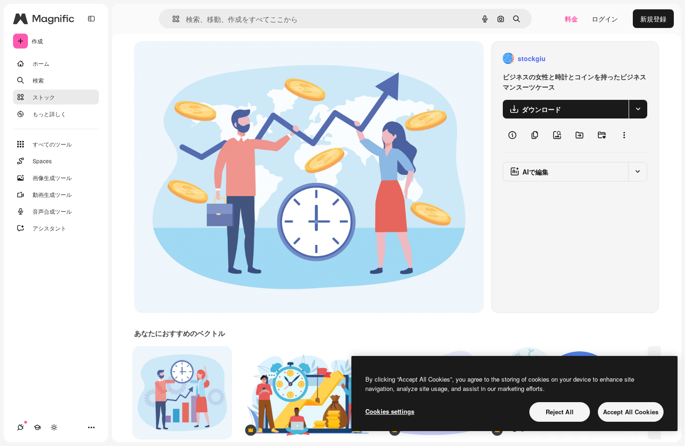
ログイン (605, 18)
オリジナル (198, 58)
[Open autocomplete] (172, 18)
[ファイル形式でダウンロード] (638, 109)
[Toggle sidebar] (91, 18)
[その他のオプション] (624, 135)
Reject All (560, 411)
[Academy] (37, 427)
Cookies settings (389, 411)
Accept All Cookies (630, 411)
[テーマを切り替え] (54, 427)
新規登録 (653, 18)
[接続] (20, 427)
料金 (571, 18)
